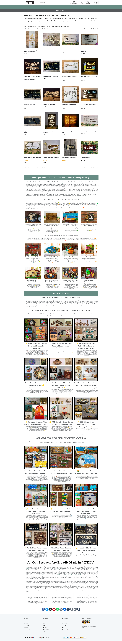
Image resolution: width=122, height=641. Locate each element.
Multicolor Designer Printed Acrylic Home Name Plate (69, 77)
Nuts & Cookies (27, 625)
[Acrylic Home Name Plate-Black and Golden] (32, 120)
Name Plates (26, 623)
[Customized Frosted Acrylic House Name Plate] (89, 39)
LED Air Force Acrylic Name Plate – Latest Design (89, 105)
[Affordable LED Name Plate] (51, 94)
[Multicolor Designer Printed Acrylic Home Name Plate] (70, 66)
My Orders (64, 623)
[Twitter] (47, 609)
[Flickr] (64, 609)
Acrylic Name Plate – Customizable (50, 76)
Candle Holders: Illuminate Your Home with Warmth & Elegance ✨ (61, 385)
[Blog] (71, 609)
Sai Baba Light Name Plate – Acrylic (89, 131)
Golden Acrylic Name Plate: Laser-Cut (51, 50)
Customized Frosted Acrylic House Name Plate (88, 50)
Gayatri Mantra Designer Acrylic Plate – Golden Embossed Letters (32, 50)
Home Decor (87, 600)
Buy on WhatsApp (33, 53)
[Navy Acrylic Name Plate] (70, 39)
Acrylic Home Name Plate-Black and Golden (32, 132)
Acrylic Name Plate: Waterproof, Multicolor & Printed (69, 105)
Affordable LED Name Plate (49, 104)
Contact (44, 631)
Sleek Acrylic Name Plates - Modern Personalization (56, 26)
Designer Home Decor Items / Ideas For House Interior (61, 311)
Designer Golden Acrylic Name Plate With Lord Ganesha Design (51, 158)
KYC (63, 627)
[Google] (75, 609)
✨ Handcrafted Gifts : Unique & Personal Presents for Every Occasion (36, 346)
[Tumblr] (68, 609)
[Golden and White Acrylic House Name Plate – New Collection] (32, 147)
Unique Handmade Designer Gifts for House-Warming (61, 235)
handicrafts (57, 568)
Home (25, 26)
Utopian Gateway (42, 574)
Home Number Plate (85, 157)
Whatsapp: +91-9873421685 (61, 10)
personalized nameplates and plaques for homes (59, 183)
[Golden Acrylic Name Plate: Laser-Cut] (51, 39)
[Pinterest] (54, 609)
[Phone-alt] (61, 609)
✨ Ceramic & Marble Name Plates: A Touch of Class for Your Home (86, 550)
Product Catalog (65, 629)
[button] (95, 2)
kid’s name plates (34, 600)
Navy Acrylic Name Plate (67, 50)
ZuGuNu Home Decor (60, 574)
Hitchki (27, 568)
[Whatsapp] (57, 609)
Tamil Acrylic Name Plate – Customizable (29, 105)
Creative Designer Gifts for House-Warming (61, 438)
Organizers (26, 627)
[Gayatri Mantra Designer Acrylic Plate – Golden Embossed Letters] (32, 39)
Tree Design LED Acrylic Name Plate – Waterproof (51, 132)
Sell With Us (64, 625)
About (44, 623)
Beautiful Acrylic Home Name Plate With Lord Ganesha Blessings (69, 158)
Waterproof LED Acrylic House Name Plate (70, 132)
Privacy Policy (46, 629)
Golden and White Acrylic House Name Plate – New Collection (32, 158)
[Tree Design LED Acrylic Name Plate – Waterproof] (51, 120)
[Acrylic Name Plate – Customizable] (51, 66)
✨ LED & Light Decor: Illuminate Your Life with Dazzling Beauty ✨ (86, 424)
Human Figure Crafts (28, 620)
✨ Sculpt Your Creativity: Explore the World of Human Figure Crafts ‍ (86, 511)
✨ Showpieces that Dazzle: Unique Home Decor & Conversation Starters (86, 346)
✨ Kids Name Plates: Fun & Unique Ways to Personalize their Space (36, 511)
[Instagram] (50, 609)
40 (95, 28)
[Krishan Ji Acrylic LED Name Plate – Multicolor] (89, 66)
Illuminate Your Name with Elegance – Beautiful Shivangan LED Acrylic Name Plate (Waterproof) (32, 78)
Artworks (81, 3)
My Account (88, 3)
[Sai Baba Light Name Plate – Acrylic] (89, 120)
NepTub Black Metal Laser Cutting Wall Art (73, 574)
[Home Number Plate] (89, 147)
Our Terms (45, 627)
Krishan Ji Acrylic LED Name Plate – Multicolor (89, 77)
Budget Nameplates (73, 3)
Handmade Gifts (27, 629)
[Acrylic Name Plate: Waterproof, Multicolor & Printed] (70, 94)
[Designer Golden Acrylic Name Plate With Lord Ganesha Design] (51, 147)
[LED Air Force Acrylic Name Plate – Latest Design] (89, 94)
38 (91, 28)
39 (93, 28)
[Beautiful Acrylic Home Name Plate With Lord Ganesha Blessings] (70, 147)
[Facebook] (43, 609)
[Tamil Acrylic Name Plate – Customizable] (32, 94)
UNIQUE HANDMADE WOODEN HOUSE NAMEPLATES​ (61, 199)
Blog (44, 625)
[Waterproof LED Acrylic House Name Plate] (70, 120)
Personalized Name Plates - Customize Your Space (36, 26)
